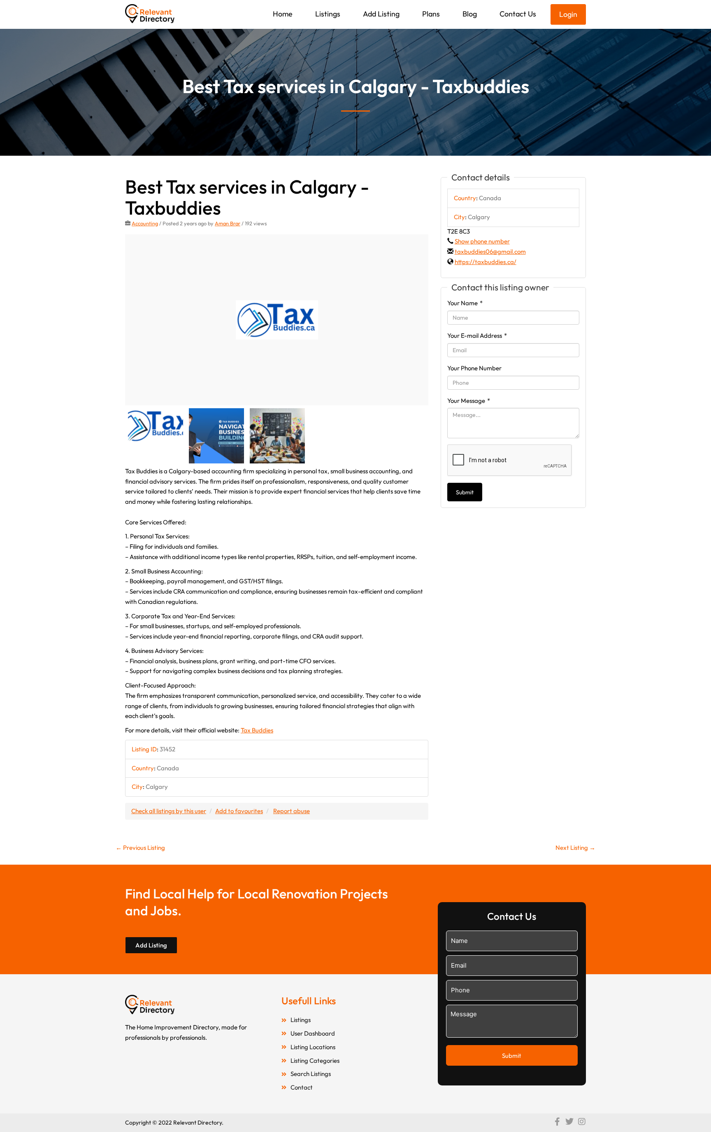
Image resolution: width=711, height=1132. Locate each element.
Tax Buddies (257, 730)
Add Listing (381, 14)
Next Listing (575, 847)
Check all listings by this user (168, 811)
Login (568, 14)
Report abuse (291, 811)
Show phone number (482, 241)
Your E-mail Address (477, 335)
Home (283, 14)
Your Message (468, 401)
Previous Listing (140, 847)
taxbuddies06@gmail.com (490, 251)
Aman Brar (227, 223)
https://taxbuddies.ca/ (485, 262)
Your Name (465, 303)
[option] (276, 319)
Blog (469, 14)
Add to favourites (239, 811)
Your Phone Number (474, 368)
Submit (465, 492)
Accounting (145, 223)
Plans (431, 14)
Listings (327, 14)
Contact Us (518, 14)
